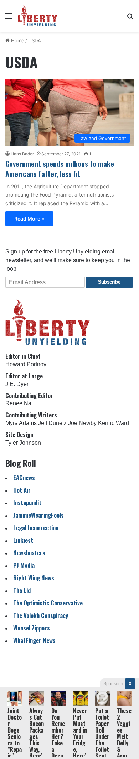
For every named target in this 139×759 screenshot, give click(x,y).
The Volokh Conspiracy (40, 615)
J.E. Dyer (17, 384)
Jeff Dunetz (52, 423)
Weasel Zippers (31, 627)
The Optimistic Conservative (48, 602)
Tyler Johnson (23, 443)
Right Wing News (33, 577)
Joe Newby (82, 423)
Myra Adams (21, 423)
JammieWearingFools (38, 515)
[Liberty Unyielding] (37, 15)
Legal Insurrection (35, 527)
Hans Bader (22, 153)
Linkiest (23, 540)
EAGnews (24, 477)
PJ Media (24, 565)
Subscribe (109, 282)
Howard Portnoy (25, 364)
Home (17, 40)
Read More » (29, 219)
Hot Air (22, 489)
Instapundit (27, 502)
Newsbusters (29, 552)
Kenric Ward (113, 423)
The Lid (22, 590)
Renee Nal (19, 403)
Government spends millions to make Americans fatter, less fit (59, 168)
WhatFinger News (34, 640)
